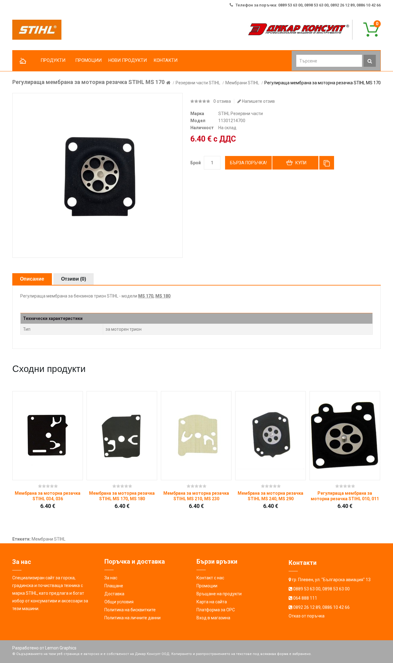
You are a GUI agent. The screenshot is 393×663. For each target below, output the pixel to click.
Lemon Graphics (60, 647)
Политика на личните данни (132, 617)
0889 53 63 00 (307, 588)
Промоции (206, 585)
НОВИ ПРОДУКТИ (127, 60)
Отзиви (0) (73, 279)
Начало (23, 61)
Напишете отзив (258, 101)
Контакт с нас (210, 577)
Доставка (114, 593)
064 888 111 (305, 598)
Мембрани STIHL (242, 82)
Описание (32, 279)
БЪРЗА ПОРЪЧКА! (248, 162)
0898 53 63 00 (336, 588)
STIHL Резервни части (240, 113)
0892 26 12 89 (307, 607)
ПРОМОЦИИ (88, 60)
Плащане (113, 585)
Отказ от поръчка (307, 615)
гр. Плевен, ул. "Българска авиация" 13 (331, 579)
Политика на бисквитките (130, 609)
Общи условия (119, 601)
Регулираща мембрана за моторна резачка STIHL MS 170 (322, 82)
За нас (110, 577)
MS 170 (145, 296)
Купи (300, 162)
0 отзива (222, 101)
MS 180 (162, 296)
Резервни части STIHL (198, 82)
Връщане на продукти (219, 593)
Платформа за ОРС (215, 609)
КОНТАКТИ (165, 60)
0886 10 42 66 (336, 607)
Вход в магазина (213, 617)
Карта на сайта (211, 601)
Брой (195, 162)
